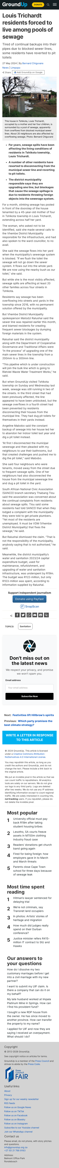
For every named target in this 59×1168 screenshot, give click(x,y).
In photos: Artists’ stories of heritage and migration (30, 918)
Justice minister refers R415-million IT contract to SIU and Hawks (31, 942)
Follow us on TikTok (14, 1111)
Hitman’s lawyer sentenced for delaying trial (32, 899)
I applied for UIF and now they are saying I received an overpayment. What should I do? (28, 1032)
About (7, 1091)
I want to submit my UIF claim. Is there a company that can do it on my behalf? (28, 990)
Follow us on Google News (17, 1107)
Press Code (34, 1064)
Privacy (8, 1095)
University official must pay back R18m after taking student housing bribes (30, 822)
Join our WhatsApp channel (18, 1131)
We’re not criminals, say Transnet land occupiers (28, 909)
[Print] (41, 616)
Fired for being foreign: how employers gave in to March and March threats (30, 857)
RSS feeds (9, 1103)
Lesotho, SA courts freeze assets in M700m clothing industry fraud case (29, 835)
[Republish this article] (46, 616)
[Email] (35, 616)
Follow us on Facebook (16, 1115)
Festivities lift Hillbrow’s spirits (33, 715)
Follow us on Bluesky (14, 1119)
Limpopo (15, 67)
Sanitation (25, 626)
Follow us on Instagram (16, 1123)
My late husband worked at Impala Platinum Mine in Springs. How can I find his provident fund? (29, 1003)
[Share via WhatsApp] (29, 616)
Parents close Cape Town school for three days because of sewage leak (32, 870)
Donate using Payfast (29, 599)
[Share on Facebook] (18, 616)
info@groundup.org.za (15, 1147)
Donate (38, 4)
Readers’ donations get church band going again (32, 846)
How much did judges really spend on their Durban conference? (30, 929)
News (5, 67)
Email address (13, 680)
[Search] (48, 4)
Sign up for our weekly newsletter (21, 1099)
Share (8, 72)
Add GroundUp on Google (29, 72)
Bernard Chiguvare (32, 63)
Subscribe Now (29, 696)
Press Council (42, 1061)
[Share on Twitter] (23, 616)
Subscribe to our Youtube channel (21, 1127)
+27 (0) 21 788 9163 (14, 1150)
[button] (55, 4)
